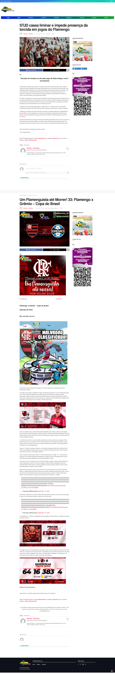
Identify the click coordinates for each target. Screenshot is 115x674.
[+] (45, 172)
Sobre (19, 17)
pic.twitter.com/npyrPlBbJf (28, 509)
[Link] (41, 173)
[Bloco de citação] (38, 173)
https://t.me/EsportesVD (31, 140)
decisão (23, 116)
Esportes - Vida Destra (28, 33)
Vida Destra (26, 667)
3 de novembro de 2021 (39, 208)
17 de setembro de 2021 (40, 33)
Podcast (94, 17)
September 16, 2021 (44, 491)
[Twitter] (68, 149)
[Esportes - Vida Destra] (23, 150)
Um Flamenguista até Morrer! (32, 195)
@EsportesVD (41, 138)
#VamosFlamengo (60, 486)
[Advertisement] (81, 9)
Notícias (5, 1)
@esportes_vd (56, 138)
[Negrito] (26, 173)
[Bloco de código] (39, 173)
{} (43, 172)
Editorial (30, 17)
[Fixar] (32, 173)
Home (2, 1)
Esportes (9, 1)
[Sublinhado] (30, 173)
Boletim (82, 17)
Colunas (43, 17)
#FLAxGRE (51, 486)
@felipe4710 (59, 299)
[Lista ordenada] (34, 173)
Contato (106, 17)
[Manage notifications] (112, 671)
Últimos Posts (27, 145)
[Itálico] (28, 173)
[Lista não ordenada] (36, 173)
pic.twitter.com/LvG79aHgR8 (29, 487)
